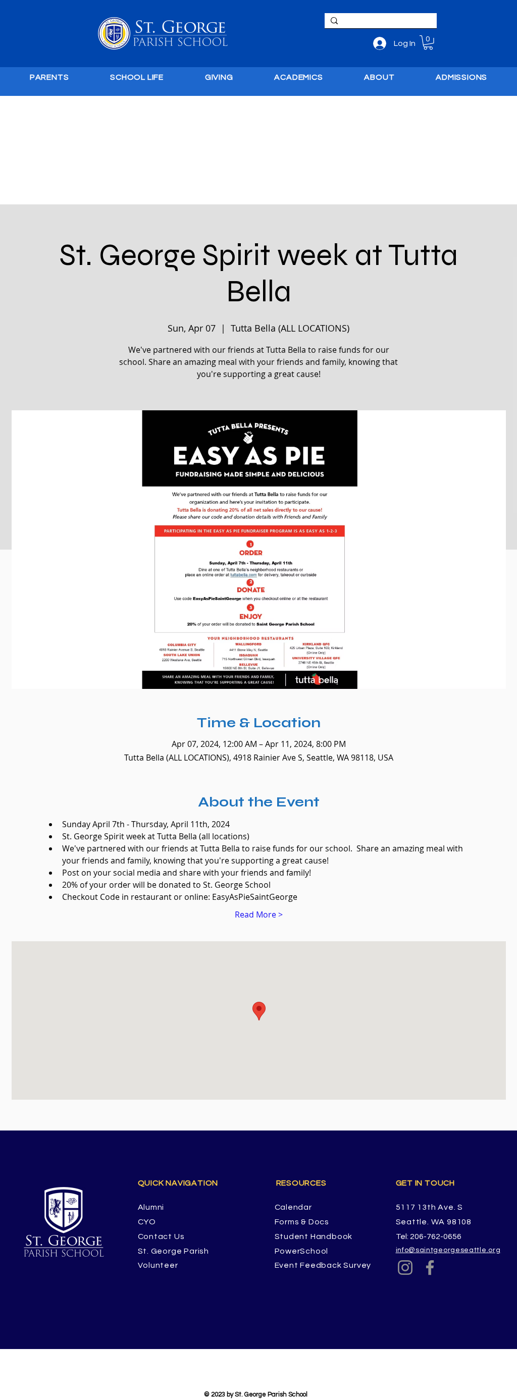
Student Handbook (314, 1236)
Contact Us (161, 1236)
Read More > (259, 914)
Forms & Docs (302, 1222)
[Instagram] (405, 1267)
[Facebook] (430, 1267)
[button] (428, 42)
